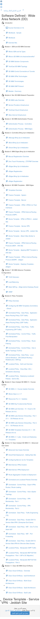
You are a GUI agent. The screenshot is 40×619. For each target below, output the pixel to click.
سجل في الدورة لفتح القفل (20, 613)
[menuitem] (1, 5)
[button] (1, 2)
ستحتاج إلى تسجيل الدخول (13, 610)
